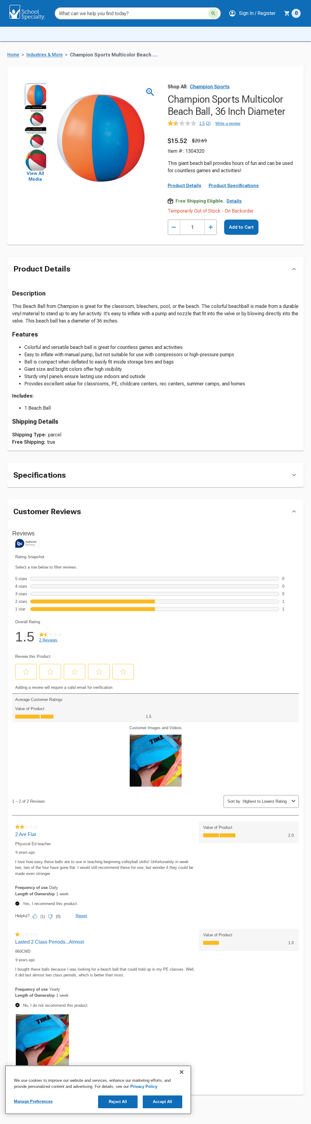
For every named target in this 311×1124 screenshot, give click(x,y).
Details (234, 201)
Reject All (118, 1101)
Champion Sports (210, 87)
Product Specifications (234, 185)
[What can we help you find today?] (213, 14)
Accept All (162, 1101)
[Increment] (210, 227)
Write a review (227, 123)
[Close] (181, 1072)
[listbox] (35, 127)
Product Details (184, 185)
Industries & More (44, 54)
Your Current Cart (292, 13)
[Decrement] (174, 227)
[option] (35, 94)
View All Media (35, 176)
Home (13, 54)
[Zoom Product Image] (150, 92)
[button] (252, 13)
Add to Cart (241, 227)
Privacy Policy (143, 1086)
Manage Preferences (33, 1101)
